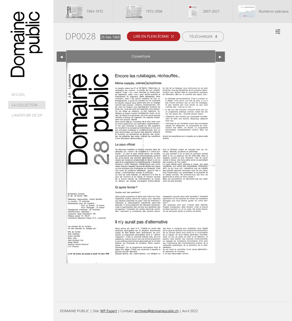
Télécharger (201, 36)
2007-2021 (211, 11)
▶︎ (222, 56)
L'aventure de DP (27, 115)
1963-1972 (94, 11)
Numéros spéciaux (273, 11)
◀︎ (63, 56)
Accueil (18, 94)
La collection (24, 105)
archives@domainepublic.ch (156, 311)
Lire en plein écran (151, 36)
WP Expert (108, 311)
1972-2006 (153, 11)
